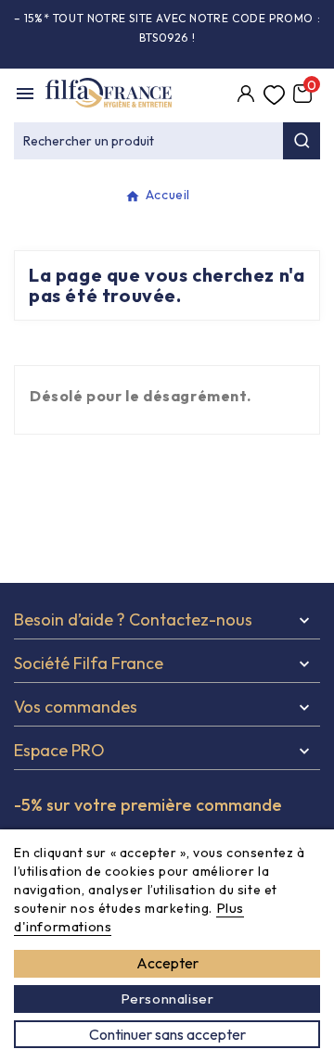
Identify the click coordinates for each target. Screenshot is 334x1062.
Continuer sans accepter (167, 1034)
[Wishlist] (274, 95)
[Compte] (246, 95)
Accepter (167, 963)
